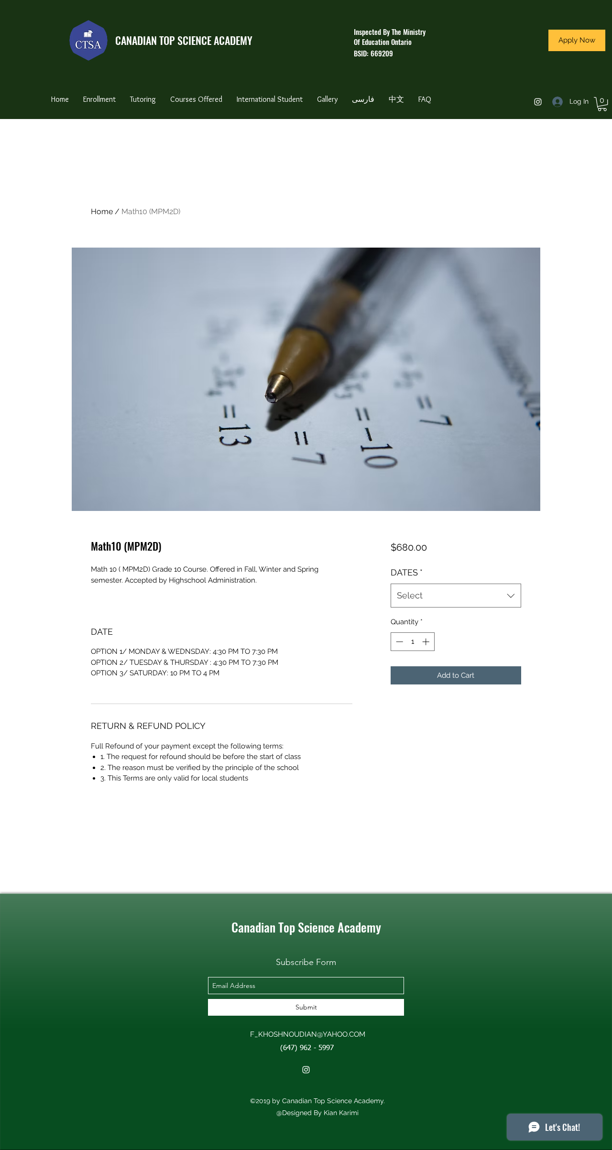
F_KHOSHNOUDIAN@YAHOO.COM (307, 1034)
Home (102, 211)
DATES (407, 572)
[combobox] (456, 596)
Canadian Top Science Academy (306, 927)
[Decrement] (398, 642)
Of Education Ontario (383, 41)
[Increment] (426, 642)
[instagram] (538, 102)
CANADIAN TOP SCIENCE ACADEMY (183, 40)
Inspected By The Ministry (390, 31)
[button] (602, 104)
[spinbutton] (412, 642)
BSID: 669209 (373, 53)
